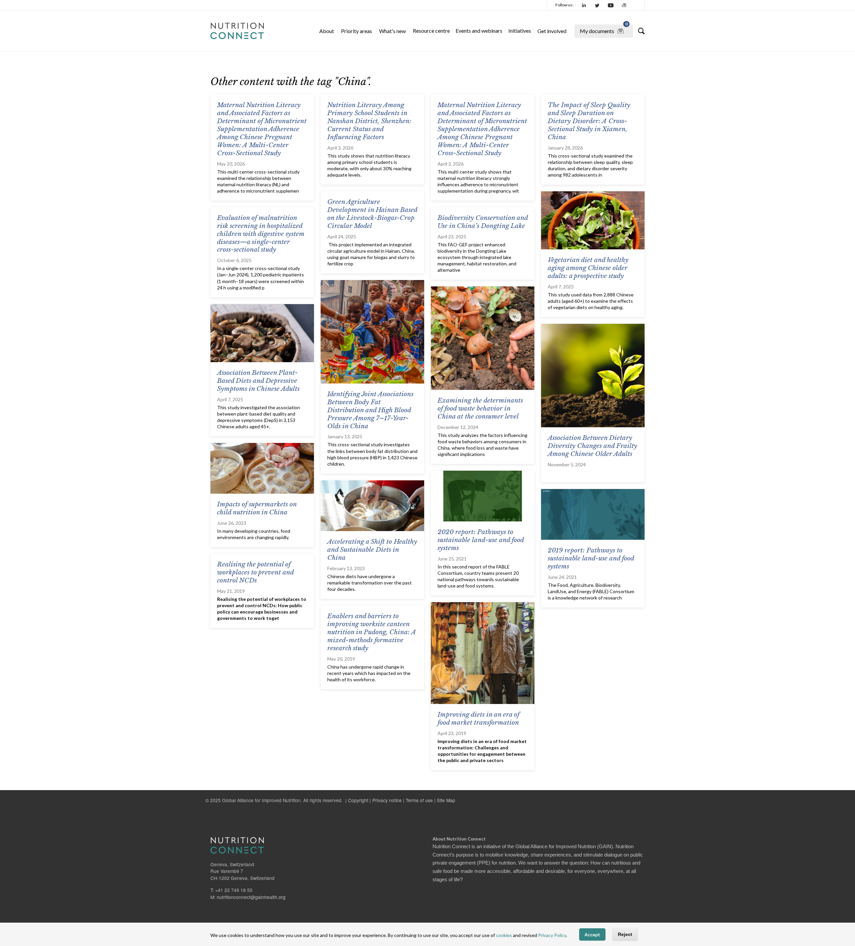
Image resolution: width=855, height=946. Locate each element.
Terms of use (419, 800)
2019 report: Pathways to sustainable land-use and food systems (591, 558)
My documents (604, 29)
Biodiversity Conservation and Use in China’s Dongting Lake (483, 222)
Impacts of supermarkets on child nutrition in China (257, 508)
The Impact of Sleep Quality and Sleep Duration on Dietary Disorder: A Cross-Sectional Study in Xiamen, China (589, 121)
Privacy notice (387, 800)
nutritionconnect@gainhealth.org (251, 897)
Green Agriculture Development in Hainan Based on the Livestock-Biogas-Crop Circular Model (372, 214)
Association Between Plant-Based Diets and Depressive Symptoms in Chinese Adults (258, 381)
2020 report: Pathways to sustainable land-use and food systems (481, 540)
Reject (625, 934)
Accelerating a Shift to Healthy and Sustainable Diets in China (372, 549)
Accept (592, 934)
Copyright (358, 800)
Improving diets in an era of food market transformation (478, 718)
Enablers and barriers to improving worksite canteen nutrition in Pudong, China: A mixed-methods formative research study (371, 632)
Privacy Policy (552, 935)
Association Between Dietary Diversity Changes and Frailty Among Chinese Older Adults (592, 446)
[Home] (237, 31)
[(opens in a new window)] (584, 5)
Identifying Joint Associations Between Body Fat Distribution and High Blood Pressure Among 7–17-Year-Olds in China (370, 410)
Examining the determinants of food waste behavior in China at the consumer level (480, 408)
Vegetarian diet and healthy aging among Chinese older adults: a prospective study (588, 268)
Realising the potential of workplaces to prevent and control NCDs (255, 572)
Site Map (446, 800)
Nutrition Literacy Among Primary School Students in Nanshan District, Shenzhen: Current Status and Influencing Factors (369, 121)
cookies (504, 935)
